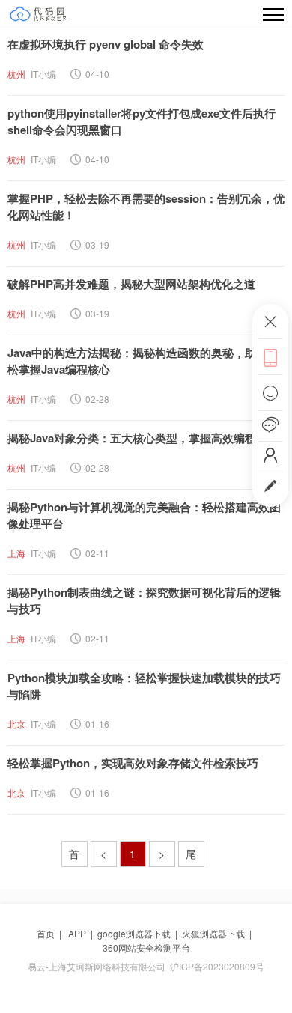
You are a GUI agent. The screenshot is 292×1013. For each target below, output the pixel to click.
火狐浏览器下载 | (219, 933)
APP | (82, 933)
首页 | (51, 933)
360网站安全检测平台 (146, 947)
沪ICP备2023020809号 (217, 966)
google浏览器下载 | (139, 933)
